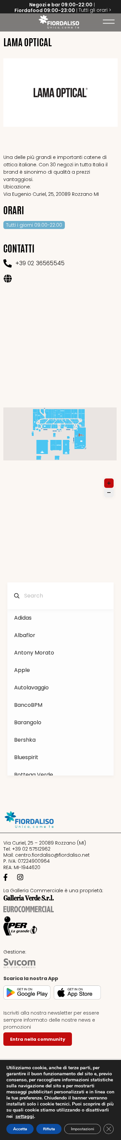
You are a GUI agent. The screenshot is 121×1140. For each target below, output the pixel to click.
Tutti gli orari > (95, 10)
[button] (8, 21)
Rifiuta (49, 1129)
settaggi (24, 1116)
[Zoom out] (109, 492)
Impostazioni (82, 1129)
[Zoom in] (109, 483)
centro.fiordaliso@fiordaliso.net (52, 855)
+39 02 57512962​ (31, 849)
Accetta (20, 1129)
